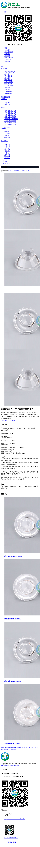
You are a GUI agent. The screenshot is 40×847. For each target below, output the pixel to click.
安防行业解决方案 (10, 111)
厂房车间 (7, 152)
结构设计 (7, 135)
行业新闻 (7, 104)
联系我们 (7, 61)
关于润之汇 (8, 59)
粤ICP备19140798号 (7, 765)
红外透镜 (7, 74)
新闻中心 (7, 54)
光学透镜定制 (8, 52)
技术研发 (7, 156)
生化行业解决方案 (10, 124)
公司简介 (7, 144)
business (11, 819)
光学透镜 (7, 50)
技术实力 (7, 137)
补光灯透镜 (8, 93)
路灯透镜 (7, 78)
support (6, 819)
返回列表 (11, 420)
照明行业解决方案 (10, 115)
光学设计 (7, 131)
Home (2, 747)
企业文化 (7, 146)
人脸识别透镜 (8, 82)
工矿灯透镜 (8, 91)
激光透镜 (7, 87)
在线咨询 (4, 420)
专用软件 (7, 133)
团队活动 (7, 158)
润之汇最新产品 (9, 72)
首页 (5, 48)
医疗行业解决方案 (10, 113)
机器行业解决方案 (10, 123)
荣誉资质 (7, 150)
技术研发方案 (8, 58)
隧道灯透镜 (8, 80)
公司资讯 (7, 102)
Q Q (8, 163)
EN (5, 12)
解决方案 (7, 56)
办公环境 (7, 154)
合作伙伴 (7, 148)
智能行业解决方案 (10, 117)
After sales (22, 819)
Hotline (3, 163)
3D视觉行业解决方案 (11, 119)
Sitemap (16, 765)
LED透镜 (7, 89)
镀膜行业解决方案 (10, 121)
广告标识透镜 (8, 85)
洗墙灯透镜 (8, 84)
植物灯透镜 (8, 76)
